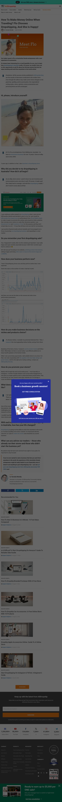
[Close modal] (48, 381)
